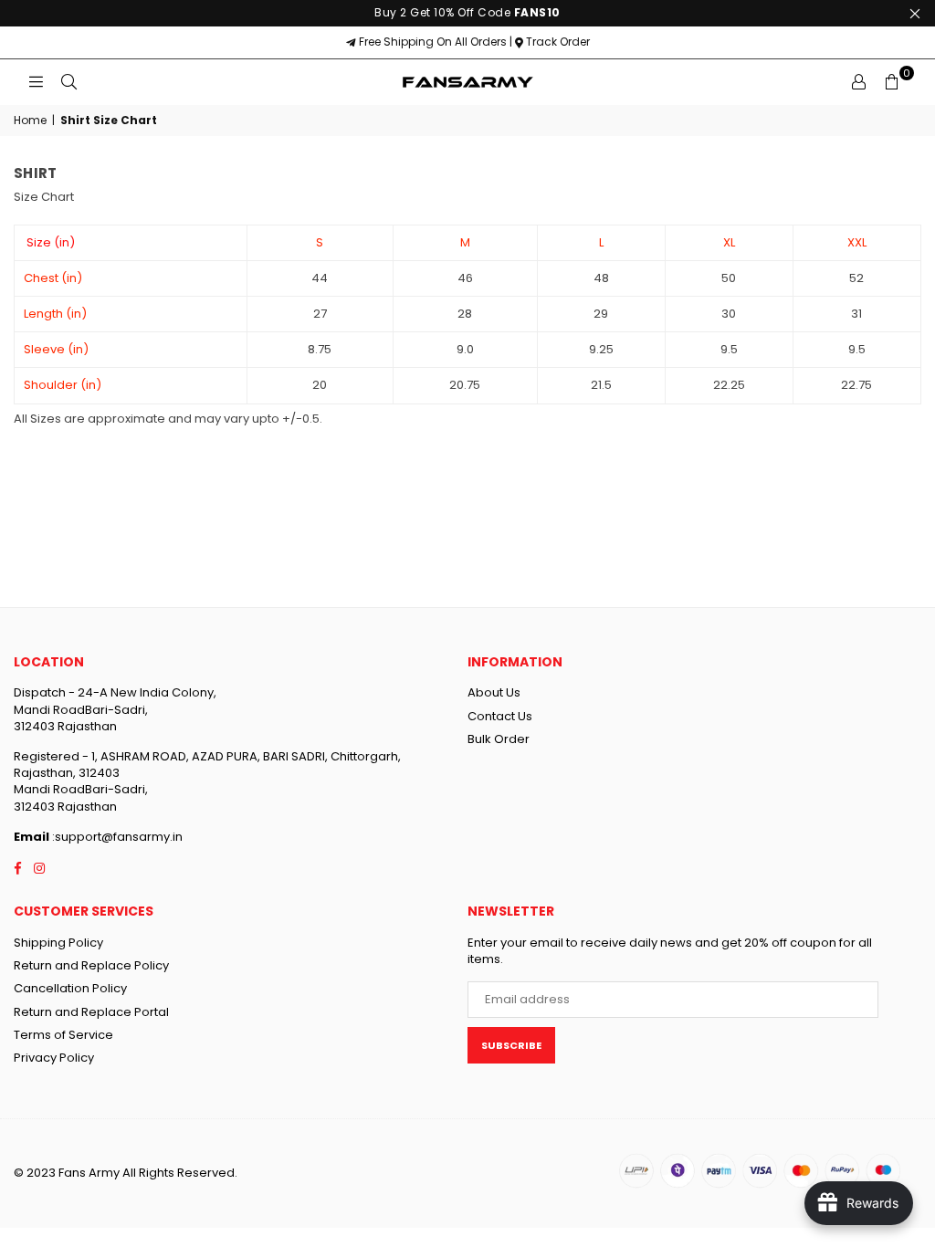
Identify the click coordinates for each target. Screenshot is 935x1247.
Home (30, 120)
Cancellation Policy (70, 988)
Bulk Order (499, 739)
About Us (494, 692)
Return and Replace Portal (91, 1012)
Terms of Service (63, 1034)
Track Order (556, 41)
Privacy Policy (54, 1057)
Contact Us (500, 716)
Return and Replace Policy (91, 965)
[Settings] (858, 82)
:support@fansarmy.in (116, 836)
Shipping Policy (58, 942)
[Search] (68, 82)
